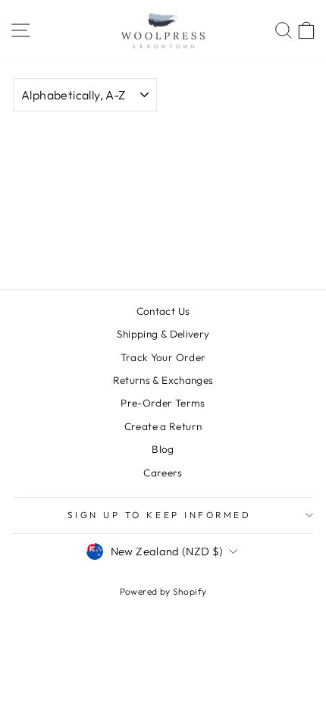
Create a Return (163, 426)
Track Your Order (163, 357)
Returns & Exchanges (163, 380)
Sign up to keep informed (159, 514)
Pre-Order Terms (163, 403)
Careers (163, 472)
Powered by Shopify (163, 591)
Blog (163, 449)
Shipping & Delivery (163, 334)
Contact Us (163, 311)
